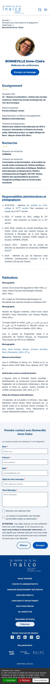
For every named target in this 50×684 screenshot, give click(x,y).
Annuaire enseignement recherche (25, 590)
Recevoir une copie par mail (18, 511)
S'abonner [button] (25, 624)
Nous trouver (25, 579)
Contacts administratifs (25, 584)
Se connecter (25, 612)
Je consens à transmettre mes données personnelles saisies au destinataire (23, 517)
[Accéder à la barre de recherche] (40, 10)
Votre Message (9, 490)
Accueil (5, 20)
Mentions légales (25, 664)
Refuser (25, 680)
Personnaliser (40, 680)
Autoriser (10, 680)
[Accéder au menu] (45, 9)
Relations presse (25, 606)
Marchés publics (25, 595)
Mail (4, 468)
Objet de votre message (13, 479)
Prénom (6, 457)
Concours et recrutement (25, 601)
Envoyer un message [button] (25, 72)
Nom (5, 446)
